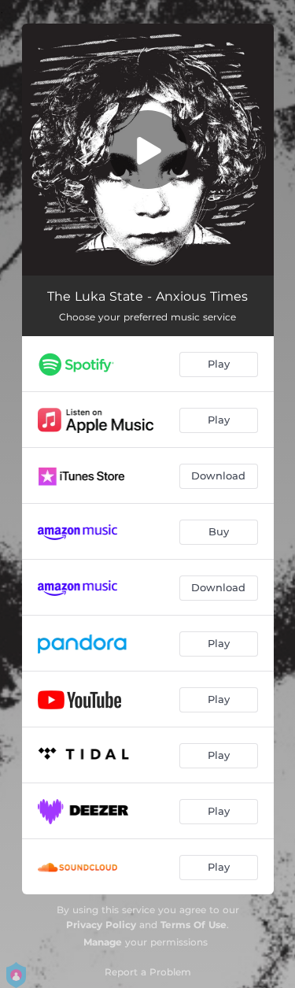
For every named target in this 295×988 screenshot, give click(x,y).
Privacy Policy (101, 925)
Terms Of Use (193, 925)
